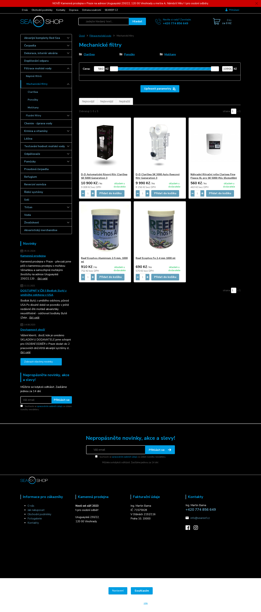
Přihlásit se (62, 400)
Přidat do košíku (110, 193)
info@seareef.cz (200, 518)
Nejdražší (124, 101)
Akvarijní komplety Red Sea (42, 38)
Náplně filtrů (34, 76)
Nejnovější (88, 101)
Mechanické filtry (36, 84)
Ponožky (33, 99)
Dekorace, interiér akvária (41, 53)
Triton (28, 207)
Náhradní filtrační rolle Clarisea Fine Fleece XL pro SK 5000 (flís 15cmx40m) (214, 176)
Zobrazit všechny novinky (38, 361)
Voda (27, 215)
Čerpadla (30, 45)
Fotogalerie (35, 518)
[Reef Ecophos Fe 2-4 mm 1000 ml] (160, 229)
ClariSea (33, 92)
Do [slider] (215, 69)
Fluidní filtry (33, 115)
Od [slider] (114, 69)
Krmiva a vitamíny (36, 131)
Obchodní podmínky (42, 10)
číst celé (42, 278)
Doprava (73, 10)
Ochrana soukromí (91, 10)
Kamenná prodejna (33, 256)
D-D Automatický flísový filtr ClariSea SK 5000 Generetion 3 (104, 176)
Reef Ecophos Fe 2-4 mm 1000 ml (155, 258)
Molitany (33, 107)
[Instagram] (198, 528)
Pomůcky (30, 161)
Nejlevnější (106, 101)
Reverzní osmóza (35, 184)
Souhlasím (142, 591)
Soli (26, 199)
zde (146, 603)
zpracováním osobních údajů (49, 406)
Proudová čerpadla (36, 169)
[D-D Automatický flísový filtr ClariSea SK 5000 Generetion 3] (105, 145)
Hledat (137, 21)
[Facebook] (190, 528)
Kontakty (60, 10)
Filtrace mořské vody (37, 68)
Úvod (82, 35)
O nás (25, 10)
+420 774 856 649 (175, 23)
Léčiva (28, 138)
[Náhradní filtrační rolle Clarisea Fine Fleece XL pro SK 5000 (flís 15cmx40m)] (215, 145)
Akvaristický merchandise (40, 230)
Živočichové (31, 222)
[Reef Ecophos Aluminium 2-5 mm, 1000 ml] (105, 229)
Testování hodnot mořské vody (44, 146)
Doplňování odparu (36, 61)
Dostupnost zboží (32, 330)
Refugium (30, 177)
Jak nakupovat (36, 510)
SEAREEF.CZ (111, 10)
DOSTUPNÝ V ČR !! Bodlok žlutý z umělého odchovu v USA (43, 293)
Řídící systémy (33, 192)
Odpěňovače (32, 154)
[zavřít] (256, 3)
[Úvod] (47, 21)
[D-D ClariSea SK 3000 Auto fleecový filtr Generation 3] (160, 145)
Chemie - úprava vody (38, 123)
